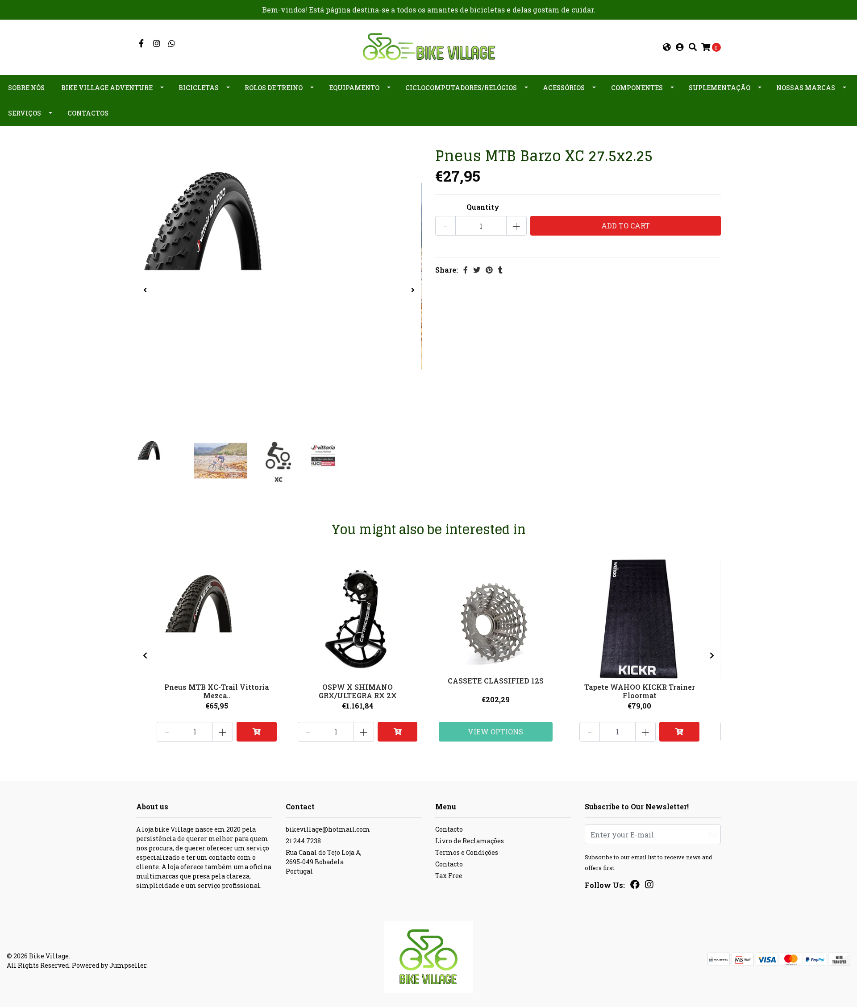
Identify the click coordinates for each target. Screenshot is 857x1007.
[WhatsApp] (172, 43)
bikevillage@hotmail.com (328, 829)
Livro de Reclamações (469, 841)
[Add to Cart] (257, 732)
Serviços (24, 113)
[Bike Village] (428, 46)
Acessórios (564, 87)
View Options (495, 731)
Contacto (449, 829)
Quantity (482, 206)
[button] (666, 47)
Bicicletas (199, 87)
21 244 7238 (303, 841)
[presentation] (145, 290)
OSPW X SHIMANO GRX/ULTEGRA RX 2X (358, 691)
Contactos (87, 113)
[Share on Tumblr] (500, 269)
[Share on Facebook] (465, 269)
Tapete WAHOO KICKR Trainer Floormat (639, 691)
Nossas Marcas (805, 87)
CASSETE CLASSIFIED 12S (496, 680)
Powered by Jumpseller (109, 965)
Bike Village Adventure (107, 87)
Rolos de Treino (274, 87)
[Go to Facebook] (141, 43)
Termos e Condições (466, 852)
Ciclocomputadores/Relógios (461, 87)
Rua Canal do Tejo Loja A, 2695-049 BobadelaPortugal (324, 861)
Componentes (637, 87)
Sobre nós (26, 87)
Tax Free (448, 875)
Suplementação (719, 87)
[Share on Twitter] (476, 269)
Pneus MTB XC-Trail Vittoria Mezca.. (216, 691)
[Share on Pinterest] (489, 269)
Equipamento (354, 87)
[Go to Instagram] (157, 43)
